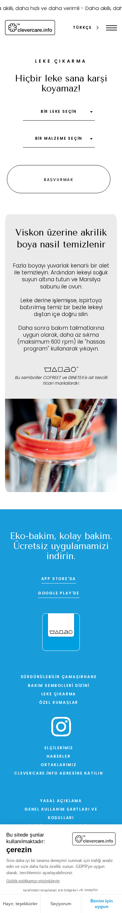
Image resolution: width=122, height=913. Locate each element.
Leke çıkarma (58, 694)
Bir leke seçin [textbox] (59, 112)
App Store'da (58, 579)
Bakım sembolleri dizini (58, 686)
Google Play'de (58, 593)
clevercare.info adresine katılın (58, 774)
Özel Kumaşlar (58, 703)
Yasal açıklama (61, 801)
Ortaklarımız (59, 765)
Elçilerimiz (58, 748)
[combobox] (59, 114)
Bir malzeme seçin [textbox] (59, 139)
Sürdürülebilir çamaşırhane (59, 677)
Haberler (58, 757)
